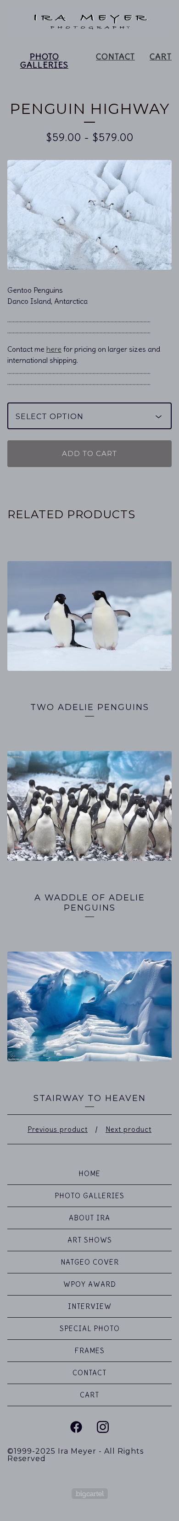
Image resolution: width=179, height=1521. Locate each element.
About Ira (89, 1217)
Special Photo (90, 1328)
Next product (128, 1129)
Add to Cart (89, 453)
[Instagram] (103, 1427)
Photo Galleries (44, 60)
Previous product (58, 1129)
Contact (115, 56)
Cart (161, 56)
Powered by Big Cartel (90, 1493)
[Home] (89, 22)
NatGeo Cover (90, 1262)
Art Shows (89, 1240)
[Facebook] (76, 1427)
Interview (90, 1306)
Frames (90, 1350)
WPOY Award (89, 1284)
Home (89, 1173)
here (54, 349)
